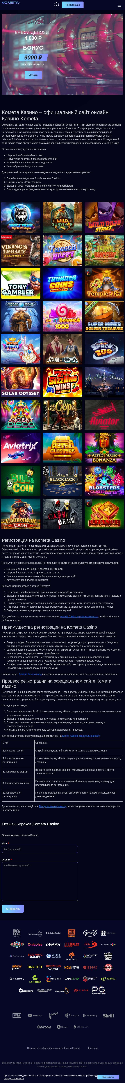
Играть (33, 75)
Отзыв (6, 859)
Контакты (93, 1048)
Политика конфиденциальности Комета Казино (53, 1048)
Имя (4, 843)
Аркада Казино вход (30, 674)
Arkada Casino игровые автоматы (79, 616)
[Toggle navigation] (119, 5)
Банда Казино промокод (52, 806)
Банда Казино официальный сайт (81, 736)
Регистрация (73, 5)
